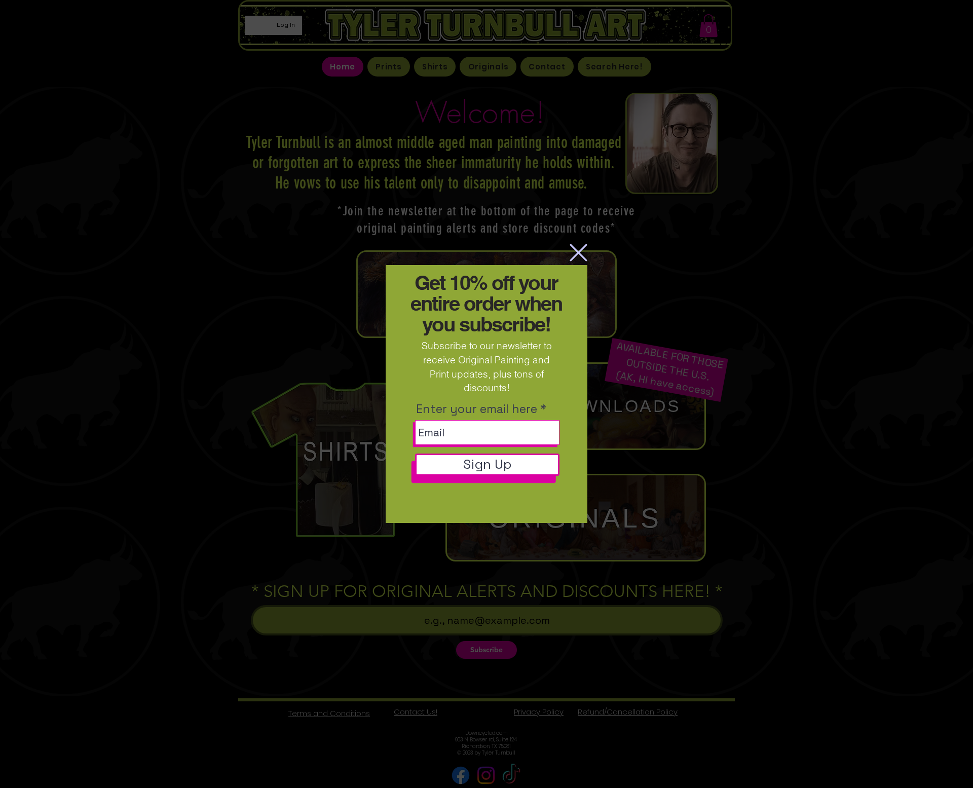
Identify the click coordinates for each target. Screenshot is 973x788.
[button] (578, 252)
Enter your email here (476, 409)
